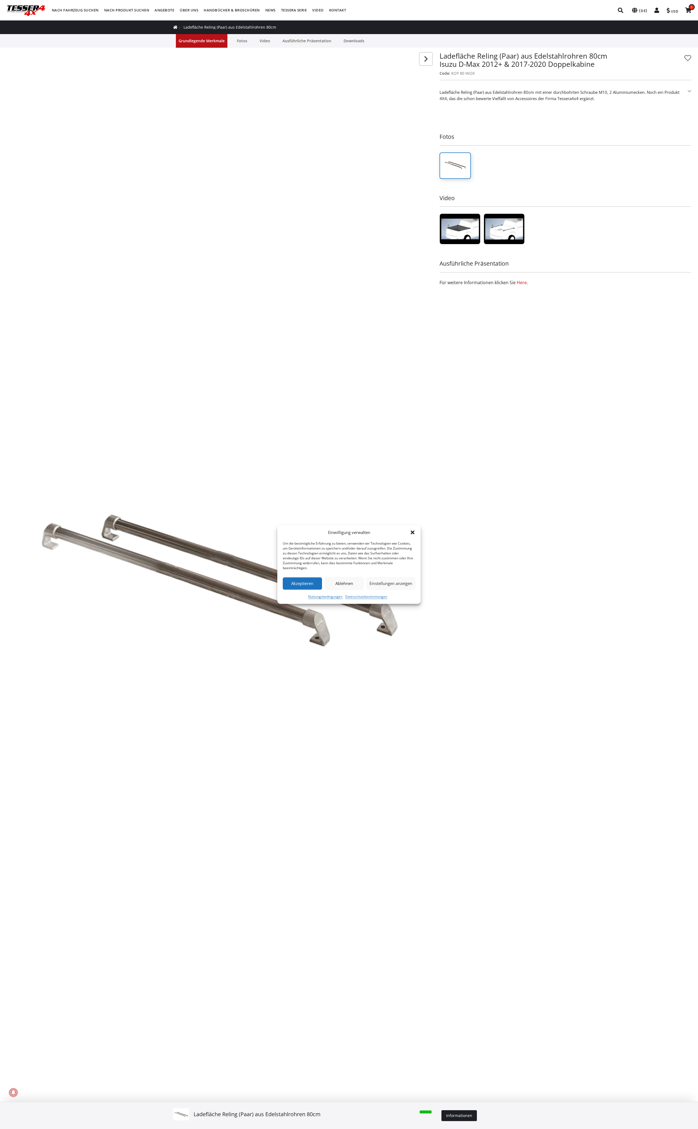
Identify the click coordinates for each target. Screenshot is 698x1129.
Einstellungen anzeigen (390, 583)
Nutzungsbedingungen (325, 596)
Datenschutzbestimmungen (366, 596)
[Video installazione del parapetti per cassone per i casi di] (460, 229)
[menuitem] (75, 10)
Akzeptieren (302, 583)
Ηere (522, 283)
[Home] (175, 27)
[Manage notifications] (13, 1092)
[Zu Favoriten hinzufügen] (687, 58)
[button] (412, 532)
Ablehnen (344, 583)
